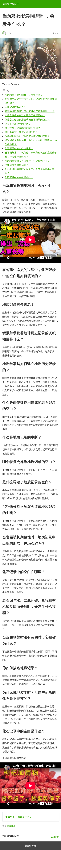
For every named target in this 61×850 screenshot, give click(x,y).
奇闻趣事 (11, 826)
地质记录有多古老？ (15, 107)
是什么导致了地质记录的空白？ (21, 131)
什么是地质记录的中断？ (18, 123)
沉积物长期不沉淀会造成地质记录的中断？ (27, 136)
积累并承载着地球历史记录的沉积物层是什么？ (29, 111)
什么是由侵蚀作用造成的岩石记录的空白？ (27, 119)
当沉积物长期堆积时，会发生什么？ (24, 94)
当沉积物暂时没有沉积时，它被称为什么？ (27, 160)
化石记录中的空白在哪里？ (19, 148)
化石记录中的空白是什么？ (19, 177)
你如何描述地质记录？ (16, 164)
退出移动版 (30, 845)
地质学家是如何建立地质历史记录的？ (25, 115)
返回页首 (55, 837)
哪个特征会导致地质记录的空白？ (22, 127)
